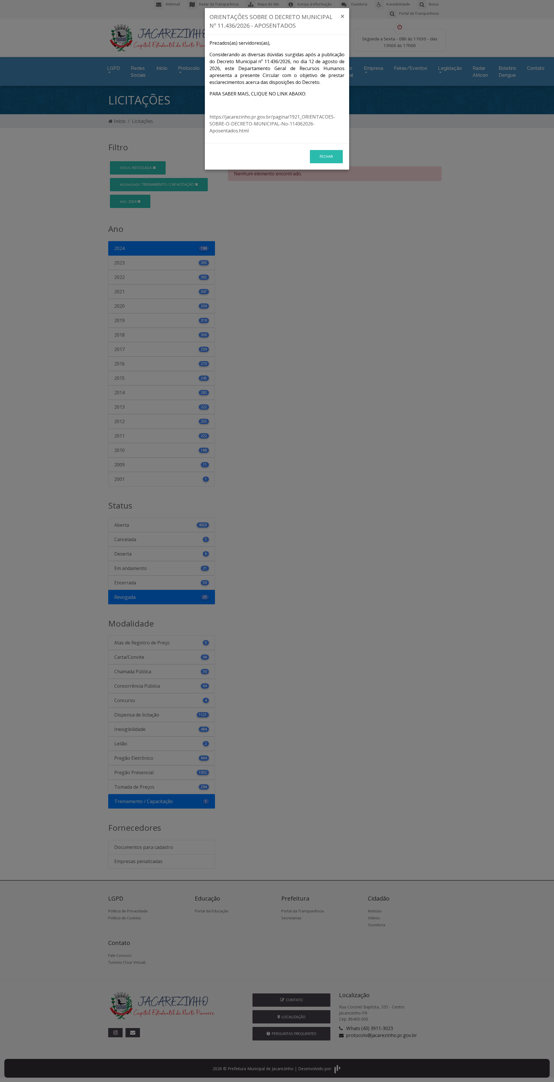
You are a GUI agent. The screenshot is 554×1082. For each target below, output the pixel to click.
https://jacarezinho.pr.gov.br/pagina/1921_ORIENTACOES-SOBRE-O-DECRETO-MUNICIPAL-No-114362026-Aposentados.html (272, 124)
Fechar (326, 156)
